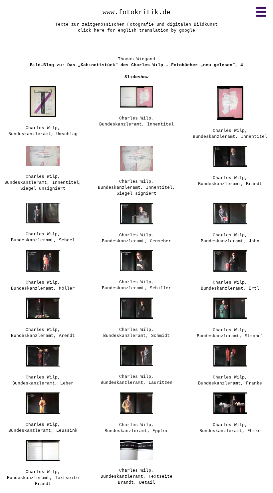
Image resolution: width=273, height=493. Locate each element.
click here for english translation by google (136, 30)
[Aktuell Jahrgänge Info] (261, 12)
